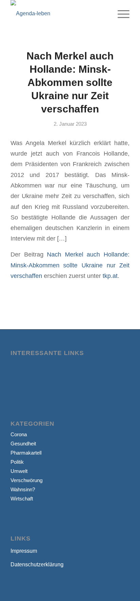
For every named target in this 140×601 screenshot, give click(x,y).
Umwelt (19, 471)
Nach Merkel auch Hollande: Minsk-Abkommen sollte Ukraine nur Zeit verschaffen (70, 82)
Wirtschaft (22, 498)
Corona (19, 434)
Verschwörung (26, 480)
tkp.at (110, 275)
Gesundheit (23, 443)
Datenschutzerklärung (37, 564)
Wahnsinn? (23, 489)
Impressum (24, 551)
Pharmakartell (26, 453)
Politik (17, 462)
